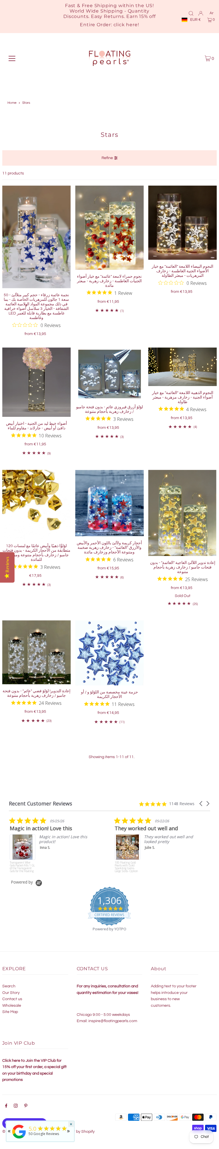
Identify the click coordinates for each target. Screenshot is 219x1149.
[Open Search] (191, 13)
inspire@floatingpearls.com (112, 1021)
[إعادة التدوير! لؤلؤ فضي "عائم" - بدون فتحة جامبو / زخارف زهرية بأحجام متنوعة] (36, 652)
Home (12, 103)
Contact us (12, 999)
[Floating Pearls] (19, 1138)
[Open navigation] (12, 58)
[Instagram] (16, 1106)
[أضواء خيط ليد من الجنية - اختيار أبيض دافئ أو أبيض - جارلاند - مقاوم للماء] (36, 382)
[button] (201, 803)
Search (8, 986)
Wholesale (11, 1006)
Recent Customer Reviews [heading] (40, 803)
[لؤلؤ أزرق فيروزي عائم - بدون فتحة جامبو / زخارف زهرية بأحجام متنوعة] (109, 374)
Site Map (10, 1012)
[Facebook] (6, 1106)
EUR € (195, 20)
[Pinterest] (25, 1106)
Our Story (11, 993)
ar (211, 13)
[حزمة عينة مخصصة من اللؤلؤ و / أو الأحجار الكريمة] (109, 652)
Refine (107, 158)
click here (125, 24)
